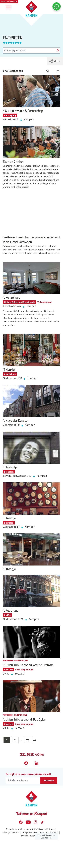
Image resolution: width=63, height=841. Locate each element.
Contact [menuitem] (54, 832)
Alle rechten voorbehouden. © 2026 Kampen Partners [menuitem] (30, 829)
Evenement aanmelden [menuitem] (31, 835)
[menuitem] (55, 61)
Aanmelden (49, 780)
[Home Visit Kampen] (31, 9)
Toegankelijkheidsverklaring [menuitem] (34, 832)
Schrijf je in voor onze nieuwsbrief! (28, 774)
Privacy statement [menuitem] (10, 832)
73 (27, 740)
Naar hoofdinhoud (9, 1)
